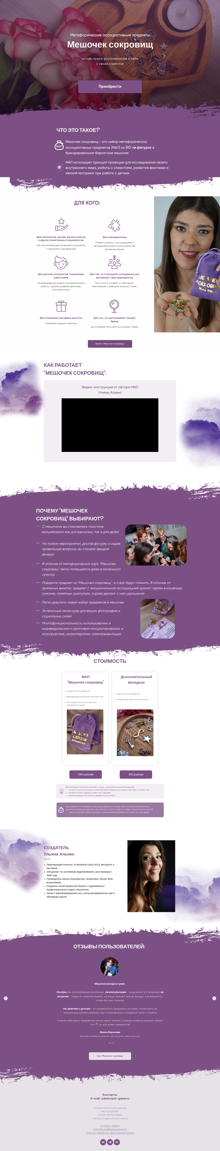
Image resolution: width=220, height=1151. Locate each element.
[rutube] (117, 1142)
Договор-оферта (110, 1126)
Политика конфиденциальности (110, 1129)
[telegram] (110, 1142)
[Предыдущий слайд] (6, 998)
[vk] (103, 1142)
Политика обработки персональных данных (110, 1133)
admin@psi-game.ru (115, 1098)
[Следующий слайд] (214, 998)
